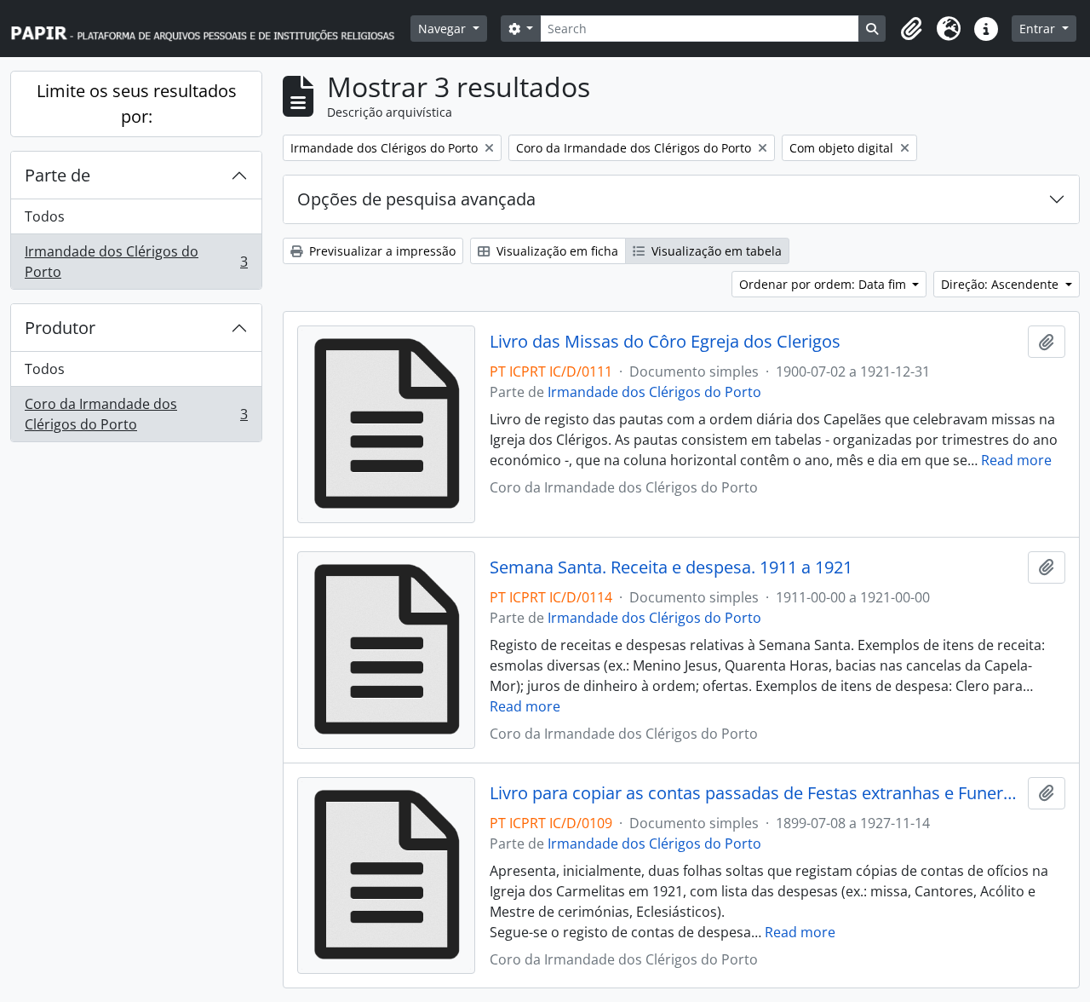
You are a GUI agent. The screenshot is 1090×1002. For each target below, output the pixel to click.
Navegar (443, 28)
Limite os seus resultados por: (137, 103)
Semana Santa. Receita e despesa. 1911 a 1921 (671, 567)
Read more (1016, 460)
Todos (45, 216)
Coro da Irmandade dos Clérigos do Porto (136, 414)
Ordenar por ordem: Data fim (824, 284)
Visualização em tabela (715, 251)
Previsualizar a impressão (381, 251)
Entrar (1038, 28)
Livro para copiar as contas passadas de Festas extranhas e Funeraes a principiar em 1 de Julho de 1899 (756, 793)
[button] (911, 29)
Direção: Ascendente (1001, 284)
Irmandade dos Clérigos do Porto (136, 261)
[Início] (210, 28)
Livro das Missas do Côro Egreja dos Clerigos (665, 341)
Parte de (57, 175)
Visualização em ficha (555, 251)
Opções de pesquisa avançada (416, 198)
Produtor (60, 327)
